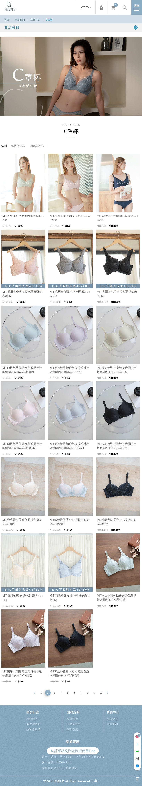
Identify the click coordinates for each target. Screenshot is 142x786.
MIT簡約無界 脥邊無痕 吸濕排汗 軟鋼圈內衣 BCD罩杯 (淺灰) (69, 445)
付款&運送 (73, 724)
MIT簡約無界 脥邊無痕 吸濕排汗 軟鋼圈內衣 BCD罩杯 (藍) (22, 369)
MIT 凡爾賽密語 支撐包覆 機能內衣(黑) (117, 293)
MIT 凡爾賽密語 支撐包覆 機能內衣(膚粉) (22, 293)
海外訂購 (72, 729)
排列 (4, 145)
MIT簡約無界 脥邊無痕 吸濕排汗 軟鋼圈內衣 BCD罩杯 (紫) (69, 369)
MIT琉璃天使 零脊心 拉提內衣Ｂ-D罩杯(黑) (117, 521)
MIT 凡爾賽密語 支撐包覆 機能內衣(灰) (70, 293)
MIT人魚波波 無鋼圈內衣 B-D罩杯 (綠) (23, 217)
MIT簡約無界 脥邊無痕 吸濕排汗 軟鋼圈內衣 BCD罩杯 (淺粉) (22, 445)
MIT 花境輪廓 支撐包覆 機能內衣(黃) (22, 597)
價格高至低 (37, 145)
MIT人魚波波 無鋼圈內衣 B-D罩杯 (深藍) (117, 217)
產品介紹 (20, 19)
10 (101, 692)
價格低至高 (18, 145)
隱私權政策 (33, 729)
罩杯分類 (35, 19)
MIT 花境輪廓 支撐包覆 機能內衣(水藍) (70, 597)
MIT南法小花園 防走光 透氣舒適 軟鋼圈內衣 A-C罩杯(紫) (22, 673)
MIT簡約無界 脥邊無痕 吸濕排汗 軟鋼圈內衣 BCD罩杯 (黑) (116, 445)
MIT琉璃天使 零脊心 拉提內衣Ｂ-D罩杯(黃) (22, 521)
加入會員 (112, 718)
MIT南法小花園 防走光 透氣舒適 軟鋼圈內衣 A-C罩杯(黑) (69, 673)
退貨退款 (72, 718)
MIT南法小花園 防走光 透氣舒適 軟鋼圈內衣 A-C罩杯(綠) (116, 597)
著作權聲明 (33, 724)
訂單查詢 (112, 724)
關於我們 (32, 718)
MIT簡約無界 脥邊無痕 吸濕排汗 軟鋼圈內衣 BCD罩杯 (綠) (116, 369)
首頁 (6, 19)
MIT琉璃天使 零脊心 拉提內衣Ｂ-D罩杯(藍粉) (70, 521)
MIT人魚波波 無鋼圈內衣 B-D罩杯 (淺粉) (70, 217)
